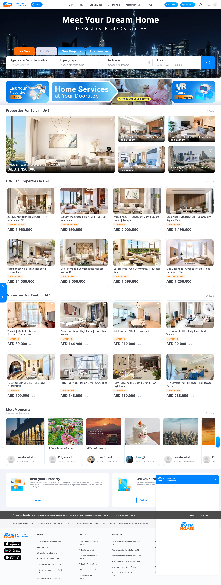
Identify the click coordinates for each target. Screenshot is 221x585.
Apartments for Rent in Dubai (49, 541)
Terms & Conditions (84, 523)
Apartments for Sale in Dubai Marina (127, 561)
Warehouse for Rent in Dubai (49, 558)
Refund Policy (100, 523)
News (149, 4)
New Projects (71, 51)
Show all (210, 111)
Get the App (114, 4)
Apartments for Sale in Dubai (88, 542)
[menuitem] (71, 4)
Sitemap (112, 523)
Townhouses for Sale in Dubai (89, 557)
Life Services (95, 4)
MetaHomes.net (53, 523)
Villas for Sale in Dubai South (124, 567)
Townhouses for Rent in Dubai (49, 564)
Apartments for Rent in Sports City (126, 550)
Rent (81, 4)
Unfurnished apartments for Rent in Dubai (51, 571)
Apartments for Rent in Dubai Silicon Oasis (127, 542)
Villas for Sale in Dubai (88, 550)
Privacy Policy (67, 523)
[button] (200, 4)
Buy (71, 4)
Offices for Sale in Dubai (89, 569)
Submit (38, 500)
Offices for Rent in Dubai (47, 553)
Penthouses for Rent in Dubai (49, 578)
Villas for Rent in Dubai (46, 547)
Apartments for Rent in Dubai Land (126, 555)
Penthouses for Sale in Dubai (88, 576)
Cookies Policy (125, 523)
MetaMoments (133, 4)
